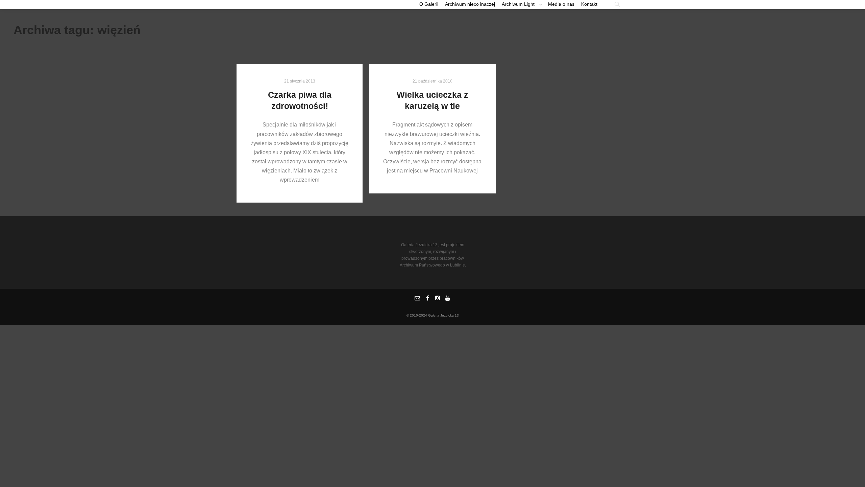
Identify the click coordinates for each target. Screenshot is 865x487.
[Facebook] (427, 298)
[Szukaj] (617, 4)
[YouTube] (447, 298)
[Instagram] (437, 298)
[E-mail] (417, 298)
